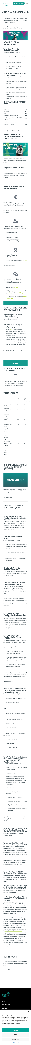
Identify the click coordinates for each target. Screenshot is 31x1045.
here (11, 329)
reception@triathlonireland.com (13, 931)
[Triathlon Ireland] (6, 3)
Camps (10, 293)
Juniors (4, 1008)
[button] (28, 1011)
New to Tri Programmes (21, 293)
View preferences (15, 1039)
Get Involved (6, 1005)
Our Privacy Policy (15, 1042)
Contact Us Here (7, 969)
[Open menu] (27, 3)
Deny (15, 1035)
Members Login (19, 3)
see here (25, 260)
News (3, 1001)
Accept (15, 1030)
